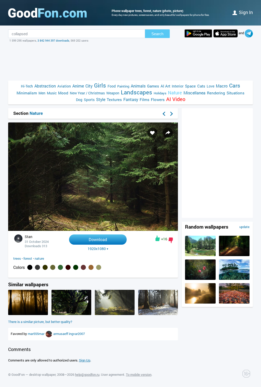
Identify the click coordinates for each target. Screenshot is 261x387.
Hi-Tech (27, 86)
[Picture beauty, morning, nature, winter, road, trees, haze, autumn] (158, 313)
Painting (123, 86)
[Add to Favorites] (152, 133)
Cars (234, 86)
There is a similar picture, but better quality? (40, 321)
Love (210, 86)
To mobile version (138, 374)
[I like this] (157, 238)
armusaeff (61, 333)
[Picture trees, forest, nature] (71, 313)
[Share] (168, 133)
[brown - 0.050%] (68, 267)
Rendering (216, 92)
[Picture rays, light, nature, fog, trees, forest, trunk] (28, 313)
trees (17, 258)
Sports (89, 99)
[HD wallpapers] (198, 33)
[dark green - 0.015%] (75, 267)
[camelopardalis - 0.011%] (91, 267)
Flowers (158, 99)
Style (100, 99)
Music (52, 93)
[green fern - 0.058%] (60, 267)
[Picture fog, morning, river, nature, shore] (200, 302)
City (89, 86)
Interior (178, 86)
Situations (235, 92)
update (244, 227)
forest (27, 258)
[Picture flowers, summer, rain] (200, 278)
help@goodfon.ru (87, 374)
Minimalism (27, 92)
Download (98, 239)
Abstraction (45, 86)
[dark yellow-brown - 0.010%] (98, 267)
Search (157, 34)
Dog (79, 99)
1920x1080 (97, 249)
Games (153, 86)
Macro (222, 86)
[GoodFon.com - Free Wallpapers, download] (47, 13)
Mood (63, 92)
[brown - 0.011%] (83, 267)
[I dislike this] (170, 240)
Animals (138, 86)
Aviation (64, 86)
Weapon (112, 93)
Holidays (160, 93)
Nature (175, 93)
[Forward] (171, 114)
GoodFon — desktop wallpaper (33, 374)
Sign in (246, 12)
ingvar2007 (77, 333)
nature (39, 258)
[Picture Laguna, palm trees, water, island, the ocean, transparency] (234, 278)
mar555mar (36, 333)
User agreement (112, 374)
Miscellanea (194, 92)
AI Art (165, 86)
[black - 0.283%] (29, 267)
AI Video (175, 99)
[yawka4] (49, 333)
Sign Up (84, 360)
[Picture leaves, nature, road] (234, 302)
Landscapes (136, 92)
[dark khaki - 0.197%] (45, 267)
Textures (114, 99)
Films (144, 99)
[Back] (164, 114)
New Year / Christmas (87, 93)
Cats (201, 86)
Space (190, 86)
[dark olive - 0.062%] (52, 267)
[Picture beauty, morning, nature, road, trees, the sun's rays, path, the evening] (115, 313)
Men (41, 93)
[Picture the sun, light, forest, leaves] (234, 255)
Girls (100, 85)
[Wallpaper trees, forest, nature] (93, 229)
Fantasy (130, 99)
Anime (78, 86)
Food (112, 86)
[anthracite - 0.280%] (37, 267)
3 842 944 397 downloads (53, 40)
